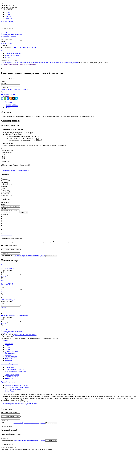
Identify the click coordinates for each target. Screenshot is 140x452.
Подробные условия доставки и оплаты (15, 170)
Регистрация (5, 21)
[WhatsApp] (5, 98)
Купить (3, 276)
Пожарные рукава (11, 373)
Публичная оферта (7, 404)
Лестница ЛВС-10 (7, 268)
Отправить (24, 212)
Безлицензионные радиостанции (16, 385)
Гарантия (8, 16)
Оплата (7, 12)
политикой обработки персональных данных (29, 256)
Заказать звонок (30, 47)
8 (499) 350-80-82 (19, 47)
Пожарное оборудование (13, 53)
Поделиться (5, 96)
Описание (8, 102)
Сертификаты (10, 353)
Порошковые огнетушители (14, 369)
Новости (8, 345)
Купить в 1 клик (21, 89)
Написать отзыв (6, 235)
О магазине (5, 340)
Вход (12, 21)
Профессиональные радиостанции (17, 387)
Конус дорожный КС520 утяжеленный (14, 315)
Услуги (7, 57)
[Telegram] (2, 98)
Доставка (8, 14)
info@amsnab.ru (6, 43)
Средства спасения (11, 376)
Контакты (8, 18)
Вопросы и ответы (11, 351)
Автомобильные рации (13, 389)
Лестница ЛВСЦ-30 (8, 300)
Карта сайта (9, 360)
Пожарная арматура (12, 375)
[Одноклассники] (10, 98)
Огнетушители (10, 367)
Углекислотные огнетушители (15, 371)
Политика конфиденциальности (26, 404)
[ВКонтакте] (8, 98)
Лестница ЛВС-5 (7, 284)
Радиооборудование (12, 55)
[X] (13, 98)
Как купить (9, 344)
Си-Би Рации (9, 391)
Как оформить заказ (8, 94)
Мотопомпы (9, 378)
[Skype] (16, 98)
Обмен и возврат (11, 357)
